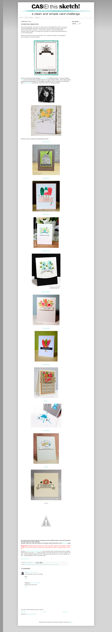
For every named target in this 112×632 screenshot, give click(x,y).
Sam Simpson (46, 430)
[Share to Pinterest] (42, 562)
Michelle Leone (46, 364)
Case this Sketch (55, 564)
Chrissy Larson (46, 141)
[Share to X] (39, 562)
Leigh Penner (46, 178)
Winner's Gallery (29, 17)
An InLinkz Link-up (25, 558)
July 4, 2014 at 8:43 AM (32, 572)
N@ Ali (46, 467)
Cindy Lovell (44, 78)
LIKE (35, 552)
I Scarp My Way (28, 82)
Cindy (22, 79)
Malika (26, 572)
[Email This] (36, 562)
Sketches (37, 17)
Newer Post (23, 611)
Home (21, 17)
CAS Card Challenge (43, 564)
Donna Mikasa (46, 328)
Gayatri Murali (46, 214)
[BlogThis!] (37, 562)
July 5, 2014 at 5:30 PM (35, 582)
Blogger (71, 622)
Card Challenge (27, 564)
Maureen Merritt (46, 250)
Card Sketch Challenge (35, 564)
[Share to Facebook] (40, 562)
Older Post (65, 611)
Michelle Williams (46, 292)
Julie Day (46, 503)
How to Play (65, 543)
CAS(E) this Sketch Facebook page (34, 551)
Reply (26, 578)
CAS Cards (50, 564)
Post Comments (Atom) (31, 614)
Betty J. (46, 401)
